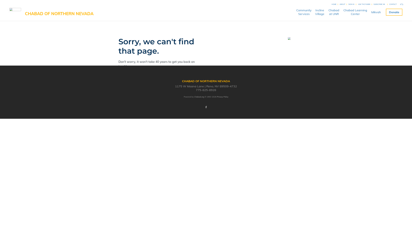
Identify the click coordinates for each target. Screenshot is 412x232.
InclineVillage (319, 12)
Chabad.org (199, 97)
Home (334, 4)
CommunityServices (304, 12)
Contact (393, 4)
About (342, 4)
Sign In (351, 4)
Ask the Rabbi (364, 4)
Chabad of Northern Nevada (59, 13)
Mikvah (376, 12)
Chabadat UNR (333, 12)
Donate (394, 12)
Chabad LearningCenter (355, 12)
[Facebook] (206, 107)
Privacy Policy (222, 97)
